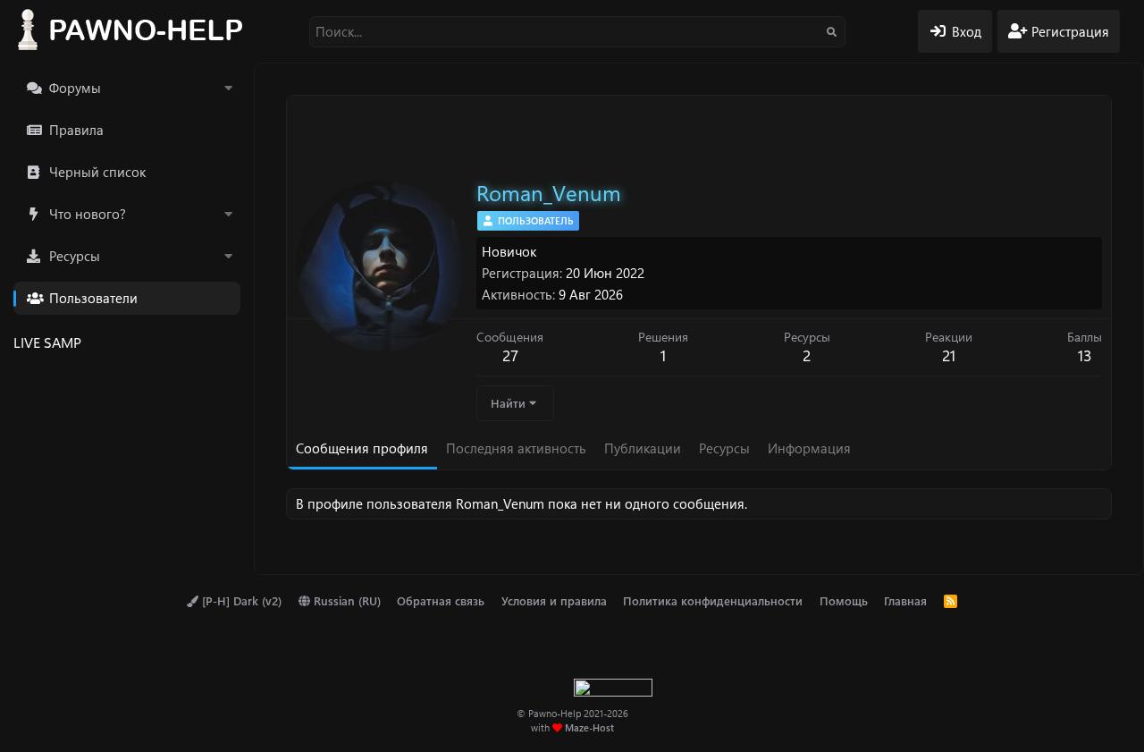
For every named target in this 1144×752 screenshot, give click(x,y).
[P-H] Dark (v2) (240, 600)
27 (510, 355)
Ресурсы (74, 256)
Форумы (75, 88)
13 (1084, 355)
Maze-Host (589, 727)
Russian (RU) (345, 600)
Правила (76, 130)
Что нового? (87, 214)
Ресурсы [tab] (724, 448)
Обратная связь (440, 600)
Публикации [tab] (642, 448)
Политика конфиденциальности (713, 600)
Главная (905, 600)
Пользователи (93, 298)
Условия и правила (554, 600)
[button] (227, 88)
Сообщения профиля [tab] (362, 448)
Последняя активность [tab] (516, 448)
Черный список (97, 172)
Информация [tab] (809, 448)
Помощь (844, 600)
